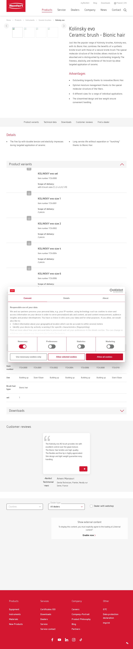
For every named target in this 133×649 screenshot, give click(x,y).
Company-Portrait (80, 614)
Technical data (50, 123)
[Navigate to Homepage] (15, 6)
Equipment (14, 609)
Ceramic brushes (45, 20)
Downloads (105, 3)
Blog (95, 3)
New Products (16, 624)
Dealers (75, 10)
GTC (105, 609)
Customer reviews (84, 123)
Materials (13, 619)
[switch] (52, 346)
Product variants (31, 123)
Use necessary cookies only (28, 357)
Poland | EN (122, 3)
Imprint (106, 623)
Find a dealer (103, 123)
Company (90, 10)
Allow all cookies (104, 357)
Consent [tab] (27, 298)
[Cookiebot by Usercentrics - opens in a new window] (111, 291)
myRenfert (85, 3)
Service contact (47, 629)
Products (47, 10)
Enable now (88, 535)
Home (8, 20)
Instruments (30, 20)
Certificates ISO (47, 609)
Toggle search (125, 10)
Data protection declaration (110, 616)
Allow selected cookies (66, 357)
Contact (116, 10)
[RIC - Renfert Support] (127, 643)
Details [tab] (66, 298)
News (104, 10)
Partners (76, 629)
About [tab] (105, 298)
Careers (75, 609)
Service (61, 10)
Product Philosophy (81, 619)
